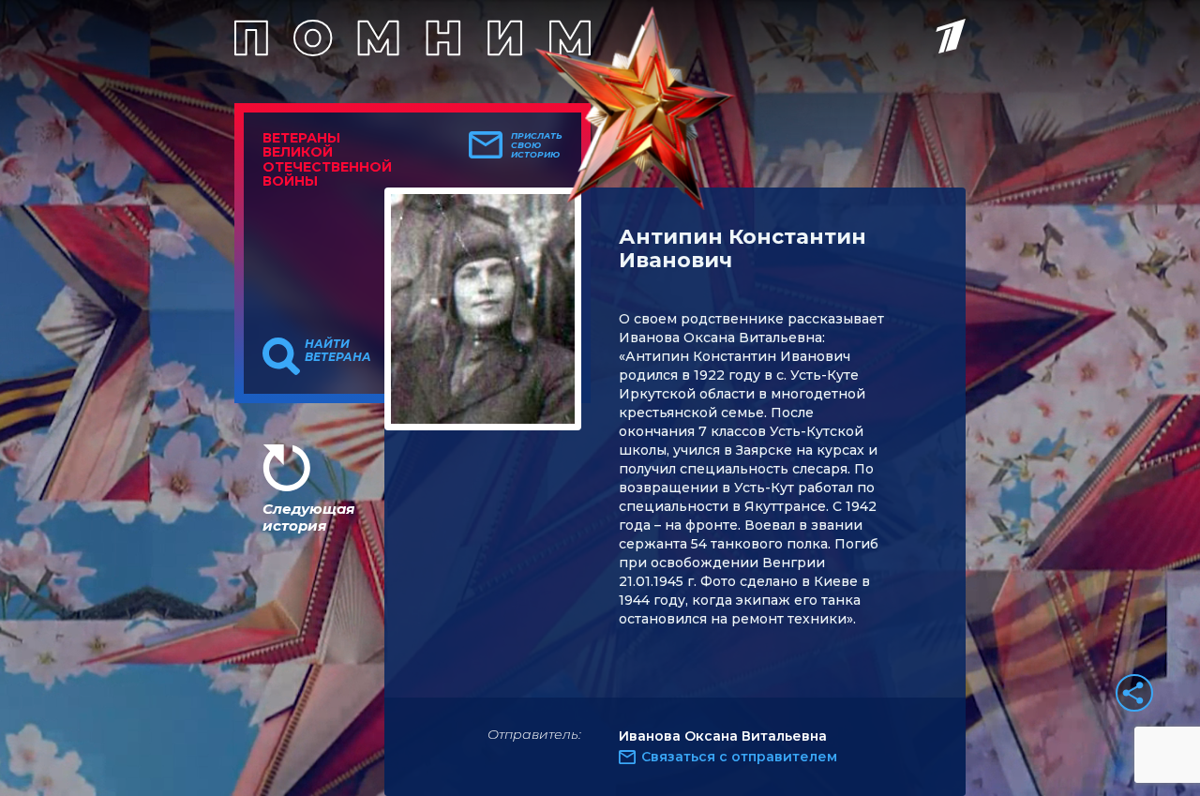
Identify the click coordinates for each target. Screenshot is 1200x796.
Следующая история (308, 517)
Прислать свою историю (536, 145)
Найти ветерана (338, 351)
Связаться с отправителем (739, 756)
